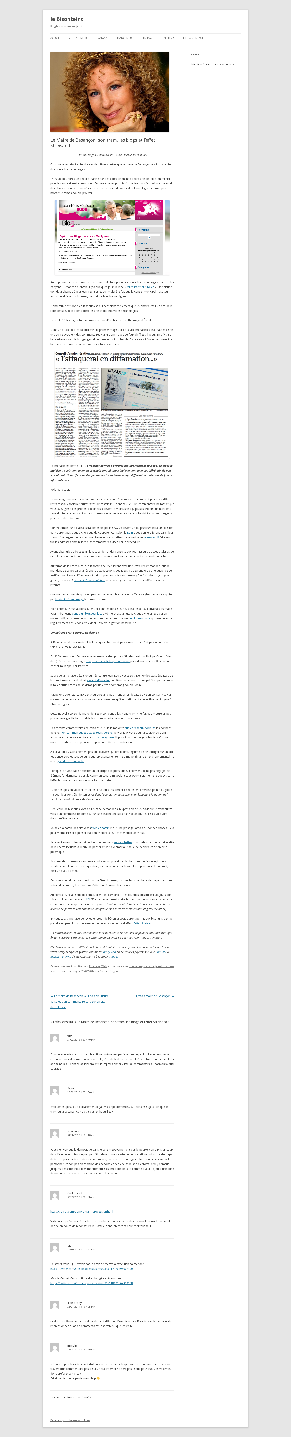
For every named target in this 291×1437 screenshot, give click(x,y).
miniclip (72, 1345)
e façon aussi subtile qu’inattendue (108, 661)
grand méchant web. (70, 761)
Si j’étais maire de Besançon (154, 996)
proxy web (109, 952)
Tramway (101, 38)
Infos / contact (193, 38)
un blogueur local (140, 618)
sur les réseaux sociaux (140, 728)
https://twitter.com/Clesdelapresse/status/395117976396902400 (91, 1269)
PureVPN (161, 952)
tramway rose (105, 737)
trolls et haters (100, 828)
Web (104, 966)
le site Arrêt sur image (69, 599)
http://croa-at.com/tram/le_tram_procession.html (81, 1211)
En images (149, 38)
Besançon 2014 (125, 38)
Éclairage (94, 966)
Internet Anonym (60, 956)
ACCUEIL (55, 38)
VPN (87, 899)
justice (62, 971)
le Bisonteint (66, 19)
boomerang (136, 966)
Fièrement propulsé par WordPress (70, 1420)
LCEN (130, 532)
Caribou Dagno (109, 971)
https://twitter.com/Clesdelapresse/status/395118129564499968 (91, 1283)
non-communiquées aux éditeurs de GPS (87, 732)
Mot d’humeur (78, 38)
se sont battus (123, 842)
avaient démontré (98, 680)
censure (149, 966)
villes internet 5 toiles (140, 287)
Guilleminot (74, 1193)
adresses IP (151, 537)
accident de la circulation (89, 580)
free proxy (74, 1303)
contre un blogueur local (87, 613)
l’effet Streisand (143, 923)
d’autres (114, 956)
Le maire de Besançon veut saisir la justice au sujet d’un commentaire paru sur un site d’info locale (79, 1001)
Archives (169, 38)
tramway (72, 971)
